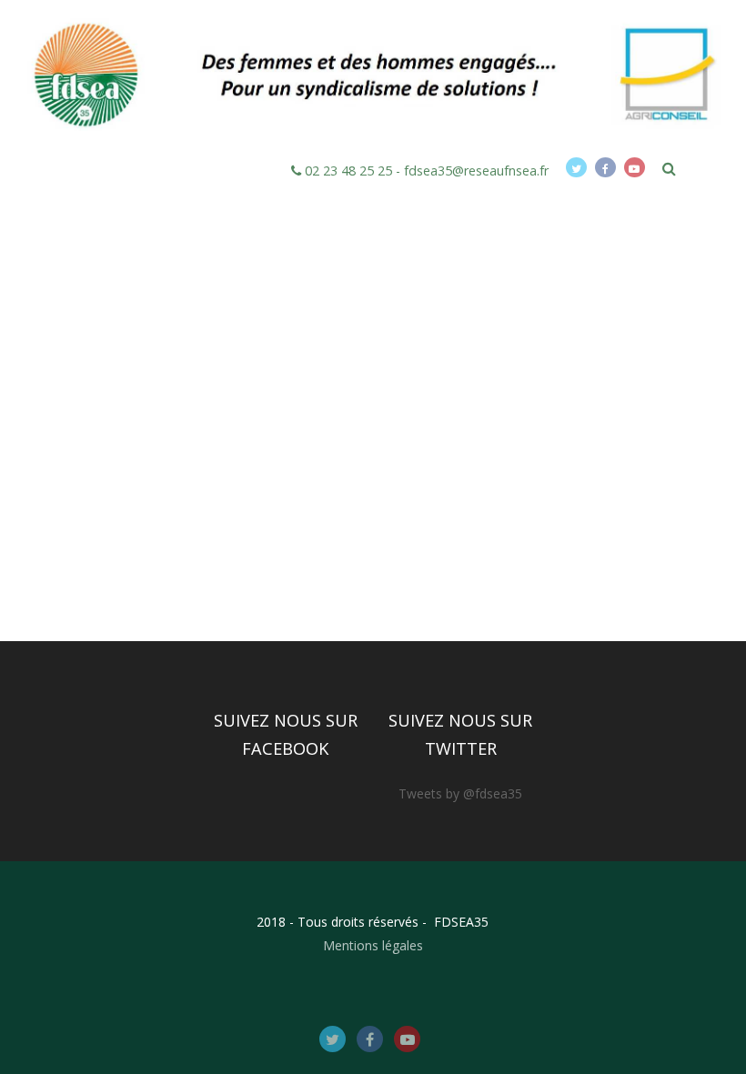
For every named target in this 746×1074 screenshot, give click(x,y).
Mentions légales (373, 945)
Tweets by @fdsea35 (460, 793)
